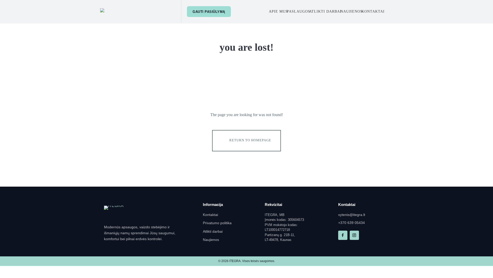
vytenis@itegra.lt (351, 215)
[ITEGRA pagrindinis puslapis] (122, 212)
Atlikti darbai (213, 231)
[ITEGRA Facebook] (342, 235)
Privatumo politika (217, 223)
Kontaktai (210, 215)
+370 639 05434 (351, 223)
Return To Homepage (250, 140)
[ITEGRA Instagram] (354, 235)
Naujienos (211, 240)
